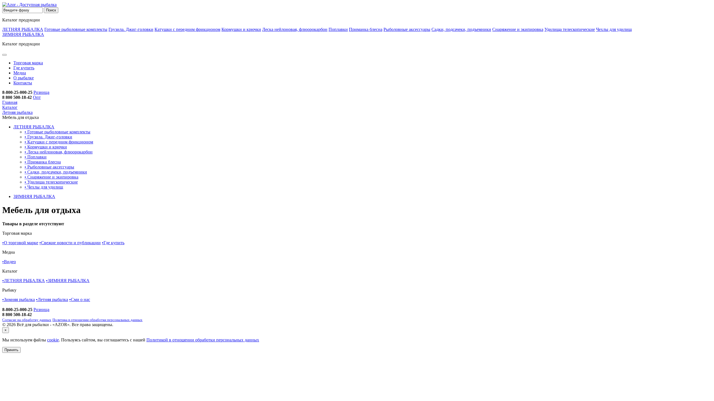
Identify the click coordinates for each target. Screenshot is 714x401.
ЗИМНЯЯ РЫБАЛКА (23, 34)
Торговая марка (28, 62)
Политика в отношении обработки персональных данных (97, 320)
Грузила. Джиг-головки (130, 29)
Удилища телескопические (569, 29)
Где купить (23, 67)
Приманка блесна (365, 29)
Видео (9, 261)
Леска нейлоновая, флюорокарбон (294, 29)
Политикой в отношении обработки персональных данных (202, 340)
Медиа (19, 72)
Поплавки (338, 29)
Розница (41, 92)
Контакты (22, 82)
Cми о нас (79, 299)
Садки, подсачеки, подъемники (461, 29)
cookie (53, 340)
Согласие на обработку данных (26, 320)
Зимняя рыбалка (18, 299)
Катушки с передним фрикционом (187, 29)
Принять (11, 350)
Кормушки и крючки (241, 29)
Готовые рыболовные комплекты (75, 29)
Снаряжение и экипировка (517, 29)
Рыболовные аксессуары (406, 29)
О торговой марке (20, 242)
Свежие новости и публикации (70, 242)
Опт (37, 97)
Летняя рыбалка (52, 299)
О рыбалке (23, 77)
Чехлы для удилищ (614, 29)
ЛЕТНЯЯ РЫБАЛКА (22, 29)
